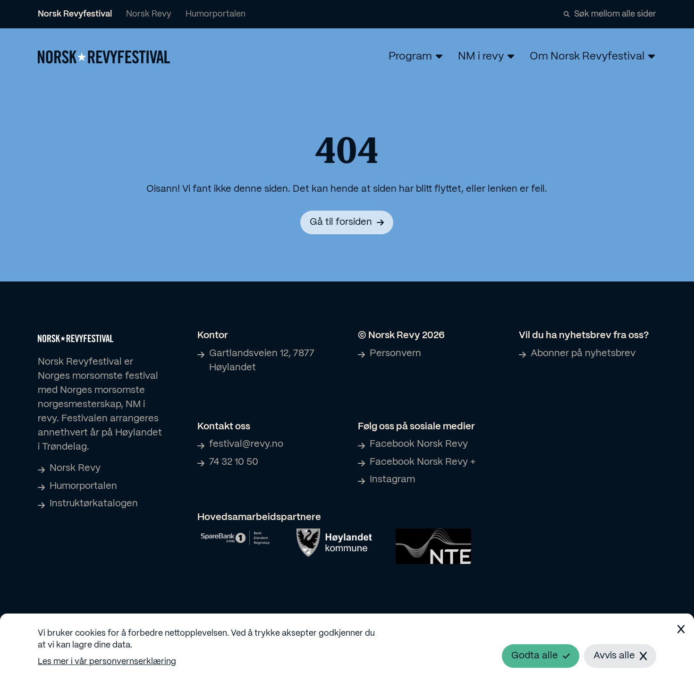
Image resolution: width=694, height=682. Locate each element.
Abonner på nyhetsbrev (583, 353)
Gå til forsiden (341, 222)
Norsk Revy (148, 14)
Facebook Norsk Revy (419, 444)
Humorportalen (215, 14)
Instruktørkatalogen (94, 503)
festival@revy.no (246, 444)
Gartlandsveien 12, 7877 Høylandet (261, 360)
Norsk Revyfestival (75, 14)
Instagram (392, 479)
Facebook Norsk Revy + (422, 462)
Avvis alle (614, 655)
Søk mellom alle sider (615, 14)
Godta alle (534, 655)
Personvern (395, 353)
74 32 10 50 (233, 462)
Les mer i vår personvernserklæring (107, 662)
